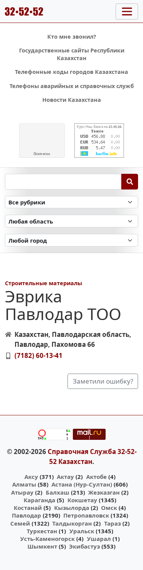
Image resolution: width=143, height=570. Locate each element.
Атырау (22, 492)
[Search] (129, 181)
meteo (42, 154)
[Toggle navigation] (127, 11)
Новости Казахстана (71, 99)
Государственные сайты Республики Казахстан (71, 54)
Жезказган (104, 492)
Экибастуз (84, 546)
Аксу (31, 476)
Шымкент (42, 546)
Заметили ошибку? (103, 381)
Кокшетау (82, 500)
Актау (65, 476)
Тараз (112, 523)
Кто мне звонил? (71, 36)
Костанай (28, 507)
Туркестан (42, 531)
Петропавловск (86, 515)
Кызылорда (71, 507)
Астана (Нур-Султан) (81, 484)
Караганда (39, 500)
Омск (109, 507)
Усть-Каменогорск (47, 538)
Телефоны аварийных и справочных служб (72, 86)
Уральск (81, 531)
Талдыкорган (72, 523)
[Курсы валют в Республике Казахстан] (99, 140)
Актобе (96, 476)
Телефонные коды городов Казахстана (71, 71)
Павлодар (26, 515)
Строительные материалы (43, 283)
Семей (20, 523)
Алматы (24, 484)
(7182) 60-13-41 (38, 355)
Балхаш (57, 492)
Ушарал (99, 538)
